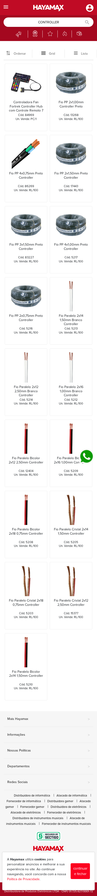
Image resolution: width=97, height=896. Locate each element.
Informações (48, 735)
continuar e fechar (80, 871)
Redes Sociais (48, 782)
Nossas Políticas (48, 750)
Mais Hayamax (48, 719)
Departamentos (48, 766)
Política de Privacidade (23, 879)
